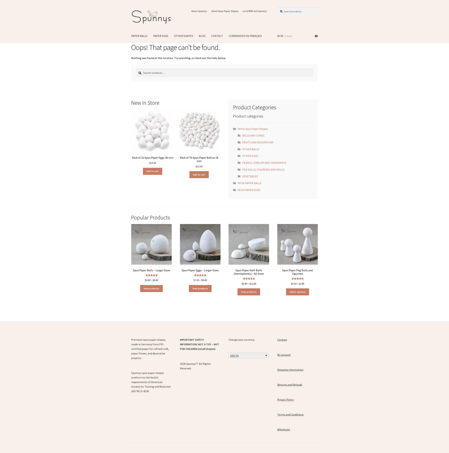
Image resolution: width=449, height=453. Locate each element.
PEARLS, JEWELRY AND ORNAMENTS (264, 162)
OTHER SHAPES (183, 36)
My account (284, 355)
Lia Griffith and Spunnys (255, 11)
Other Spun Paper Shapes (253, 129)
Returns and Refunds (289, 384)
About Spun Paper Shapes (225, 11)
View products (151, 288)
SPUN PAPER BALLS (249, 183)
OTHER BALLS (250, 149)
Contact (282, 339)
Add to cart (152, 171)
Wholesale (283, 429)
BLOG (202, 36)
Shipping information (290, 369)
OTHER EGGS (250, 156)
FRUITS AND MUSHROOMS (258, 142)
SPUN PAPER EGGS (249, 190)
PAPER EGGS (160, 36)
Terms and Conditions (290, 414)
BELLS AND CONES (253, 135)
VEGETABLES (250, 176)
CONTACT (217, 36)
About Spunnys (199, 11)
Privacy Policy (285, 399)
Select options (298, 291)
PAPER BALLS (139, 36)
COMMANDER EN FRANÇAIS (245, 36)
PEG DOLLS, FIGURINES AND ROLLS (263, 169)
